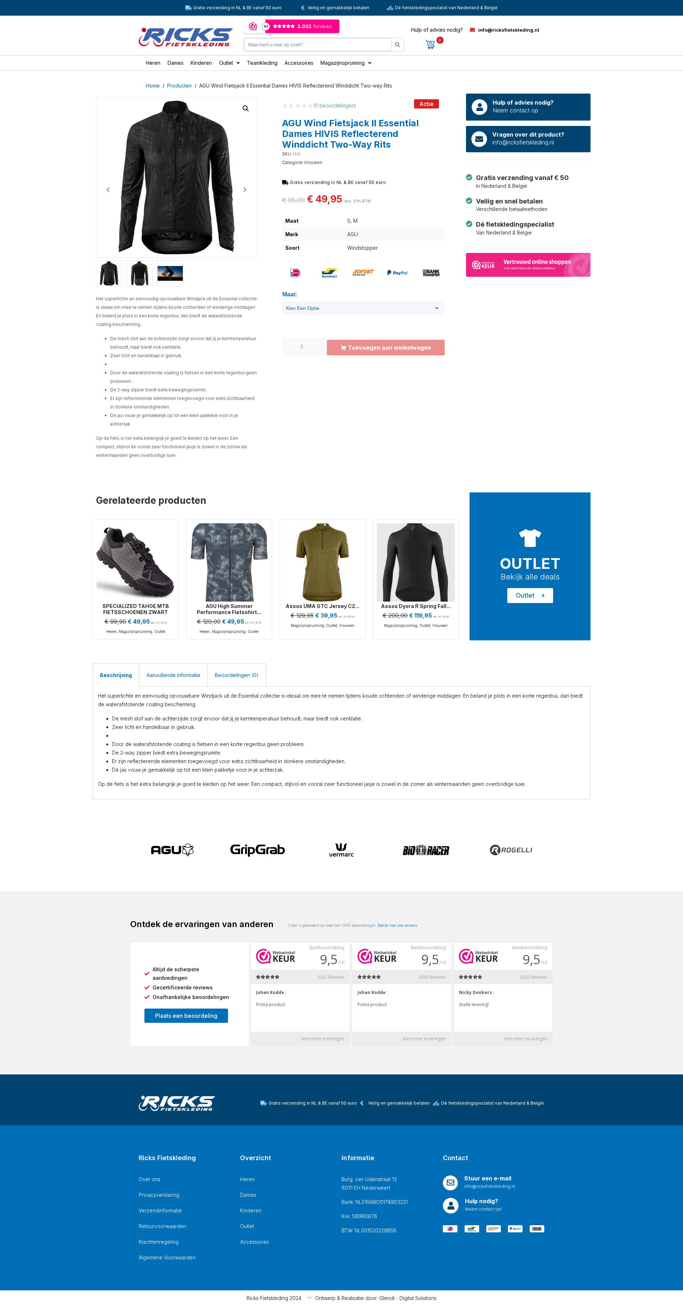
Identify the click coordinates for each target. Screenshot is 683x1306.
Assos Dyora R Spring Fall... (416, 606)
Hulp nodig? (481, 1201)
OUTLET (530, 563)
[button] (245, 108)
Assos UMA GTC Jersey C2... (322, 606)
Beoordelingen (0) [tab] (237, 675)
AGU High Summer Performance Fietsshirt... (229, 609)
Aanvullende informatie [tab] (173, 675)
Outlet (159, 631)
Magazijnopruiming (135, 631)
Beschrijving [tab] (116, 675)
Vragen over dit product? (528, 134)
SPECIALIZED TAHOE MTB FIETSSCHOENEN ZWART (135, 609)
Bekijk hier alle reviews (397, 925)
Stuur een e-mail (487, 1178)
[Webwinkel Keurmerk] (528, 264)
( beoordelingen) (334, 105)
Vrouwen (313, 162)
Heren (111, 631)
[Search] (398, 44)
